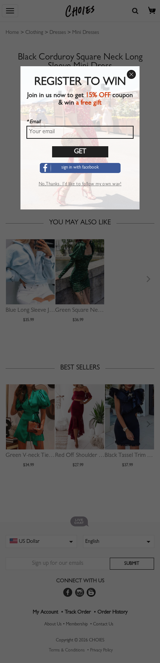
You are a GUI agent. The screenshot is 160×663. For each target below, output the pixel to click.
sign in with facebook (80, 168)
